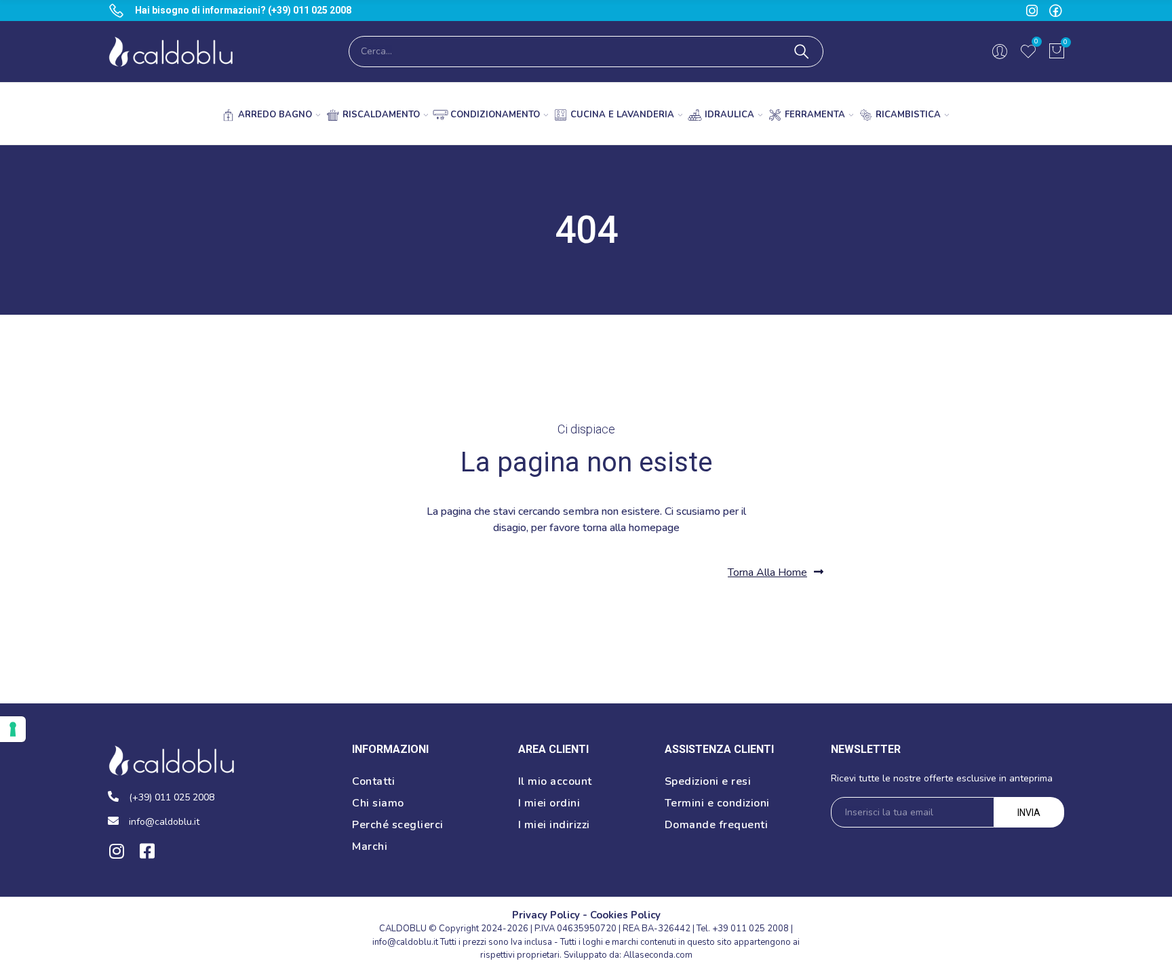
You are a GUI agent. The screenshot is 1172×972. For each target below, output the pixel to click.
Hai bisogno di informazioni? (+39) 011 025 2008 (243, 10)
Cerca (801, 51)
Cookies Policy (625, 915)
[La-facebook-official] (1055, 10)
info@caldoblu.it (405, 942)
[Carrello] (1056, 51)
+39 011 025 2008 (750, 928)
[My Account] (999, 51)
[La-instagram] (1031, 10)
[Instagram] (116, 850)
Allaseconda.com (657, 955)
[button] (775, 572)
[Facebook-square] (146, 850)
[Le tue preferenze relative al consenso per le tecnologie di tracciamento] (13, 729)
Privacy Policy (546, 915)
